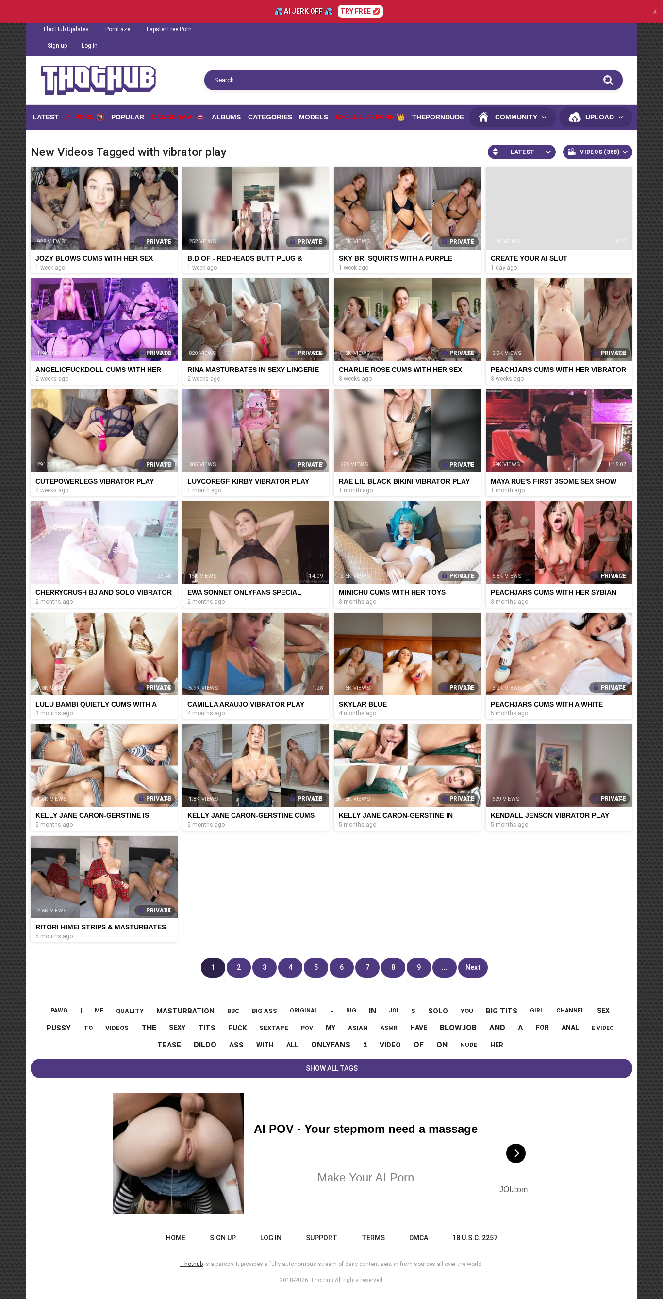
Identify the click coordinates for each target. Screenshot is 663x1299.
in (372, 1010)
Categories (270, 117)
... (445, 967)
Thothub (321, 1280)
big (351, 1010)
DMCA (418, 1238)
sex (603, 1010)
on (442, 1044)
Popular (127, 117)
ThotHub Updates (65, 29)
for (542, 1027)
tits (206, 1028)
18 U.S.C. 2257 (474, 1238)
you (467, 1010)
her (496, 1045)
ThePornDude (438, 117)
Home (175, 1238)
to (88, 1027)
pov (307, 1028)
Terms (373, 1238)
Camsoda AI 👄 (177, 117)
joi (393, 1010)
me (99, 1010)
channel (570, 1010)
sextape (273, 1027)
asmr (389, 1028)
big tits (501, 1011)
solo (438, 1011)
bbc (233, 1010)
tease (169, 1045)
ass (236, 1045)
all (292, 1045)
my (330, 1027)
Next (473, 967)
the (148, 1027)
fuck (237, 1028)
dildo (205, 1044)
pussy (59, 1028)
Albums (226, 117)
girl (537, 1010)
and (497, 1027)
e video (603, 1028)
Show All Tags (332, 1068)
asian (358, 1027)
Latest (46, 117)
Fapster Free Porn (169, 29)
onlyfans (330, 1044)
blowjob (458, 1027)
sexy (177, 1027)
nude (469, 1044)
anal (570, 1027)
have (418, 1027)
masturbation (185, 1011)
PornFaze (117, 29)
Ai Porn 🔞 (85, 117)
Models (313, 117)
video (390, 1045)
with (265, 1045)
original (304, 1010)
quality (130, 1010)
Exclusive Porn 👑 (370, 117)
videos (117, 1027)
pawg (58, 1010)
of (419, 1044)
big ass (264, 1010)
